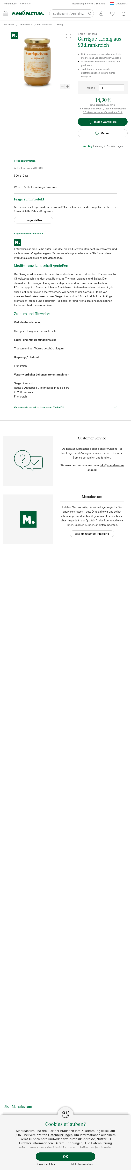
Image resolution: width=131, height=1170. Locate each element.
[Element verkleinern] (62, 86)
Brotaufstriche (44, 24)
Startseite (9, 24)
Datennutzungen (60, 1135)
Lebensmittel (26, 24)
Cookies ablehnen (46, 1164)
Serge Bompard (47, 187)
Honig (59, 24)
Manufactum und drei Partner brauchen (45, 1131)
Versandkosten (118, 108)
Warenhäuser (10, 3)
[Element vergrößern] (67, 86)
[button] (68, 36)
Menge (91, 87)
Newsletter (25, 3)
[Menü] (6, 13)
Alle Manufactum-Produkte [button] (92, 533)
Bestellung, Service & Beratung (88, 3)
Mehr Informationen (83, 1164)
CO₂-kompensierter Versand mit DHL (102, 112)
